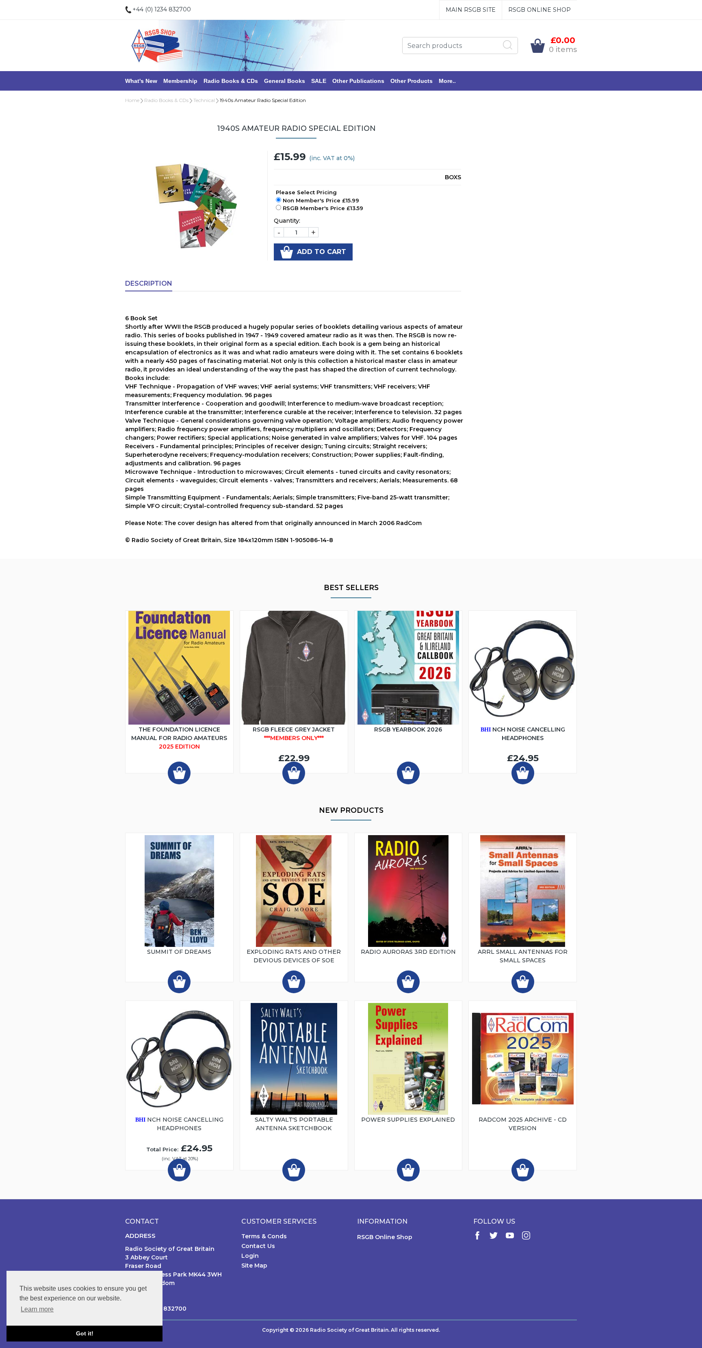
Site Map (254, 1265)
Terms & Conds (264, 1236)
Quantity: (287, 220)
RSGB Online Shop (539, 9)
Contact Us (258, 1246)
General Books (284, 81)
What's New (141, 81)
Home (132, 100)
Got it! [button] (84, 1333)
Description (148, 283)
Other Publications (358, 81)
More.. (447, 81)
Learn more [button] (37, 1309)
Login (250, 1255)
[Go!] (508, 45)
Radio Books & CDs (231, 81)
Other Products (411, 81)
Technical (204, 100)
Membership (180, 81)
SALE (318, 81)
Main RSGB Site (471, 9)
